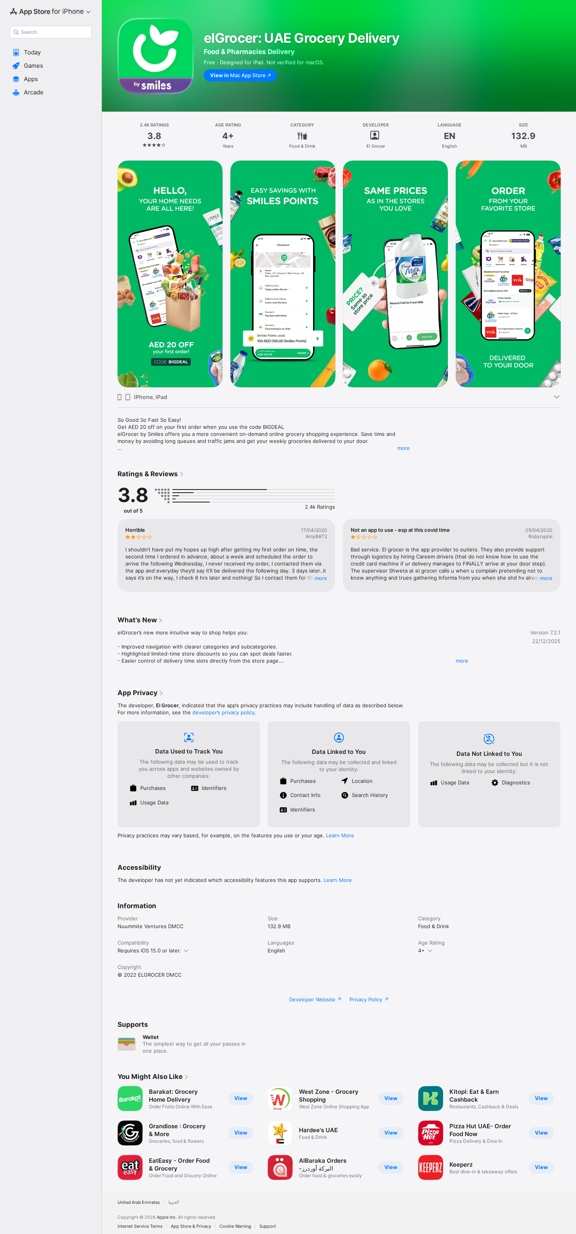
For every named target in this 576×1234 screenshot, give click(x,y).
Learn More (340, 835)
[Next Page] (568, 274)
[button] (50, 52)
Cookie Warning (235, 1226)
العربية (173, 1202)
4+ (421, 950)
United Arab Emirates (139, 1202)
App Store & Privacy (191, 1226)
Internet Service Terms (140, 1226)
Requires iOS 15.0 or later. (149, 950)
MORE (321, 578)
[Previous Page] (109, 274)
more (403, 448)
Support (267, 1226)
